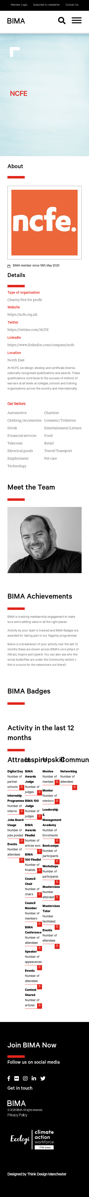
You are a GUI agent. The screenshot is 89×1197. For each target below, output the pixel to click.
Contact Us (72, 5)
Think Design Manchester (46, 1174)
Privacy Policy (17, 1115)
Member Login (19, 5)
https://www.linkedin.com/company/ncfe (40, 345)
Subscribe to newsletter (46, 5)
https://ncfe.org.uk (22, 314)
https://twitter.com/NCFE (28, 330)
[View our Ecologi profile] (44, 1140)
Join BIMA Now (32, 1046)
